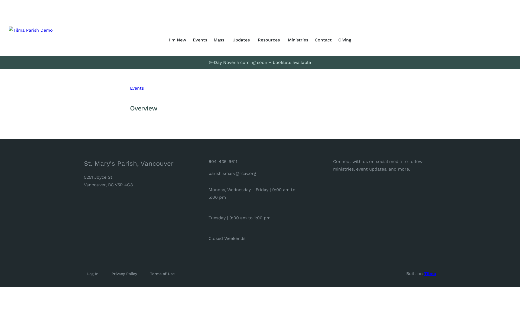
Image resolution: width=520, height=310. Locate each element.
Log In (93, 274)
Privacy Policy (124, 274)
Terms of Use (162, 274)
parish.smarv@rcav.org (232, 173)
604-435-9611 (223, 161)
